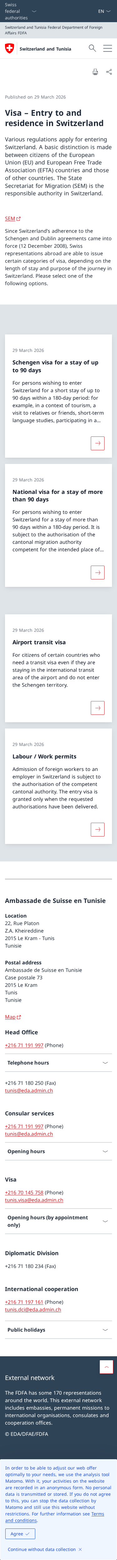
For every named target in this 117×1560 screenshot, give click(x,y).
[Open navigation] (107, 48)
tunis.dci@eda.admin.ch (33, 1309)
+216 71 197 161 (24, 1302)
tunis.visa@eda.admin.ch (34, 1200)
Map (10, 1016)
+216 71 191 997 (24, 1045)
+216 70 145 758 (24, 1192)
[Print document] (95, 72)
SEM (10, 218)
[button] (106, 1367)
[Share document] (109, 72)
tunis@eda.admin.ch (29, 1090)
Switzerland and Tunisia (45, 49)
